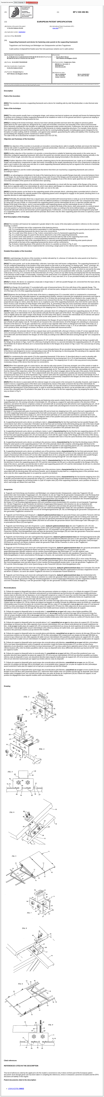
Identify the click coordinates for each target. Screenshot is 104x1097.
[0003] (21, 1089)
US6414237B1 (13, 1089)
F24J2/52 (55, 28)
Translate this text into (7, 2)
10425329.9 (22, 32)
